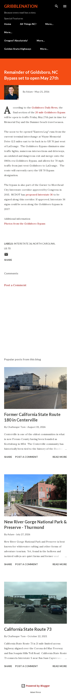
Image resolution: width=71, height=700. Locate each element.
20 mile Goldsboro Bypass (50, 112)
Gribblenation (21, 6)
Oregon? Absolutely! (16, 40)
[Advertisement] (35, 322)
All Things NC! (28, 23)
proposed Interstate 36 (39, 194)
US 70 (7, 248)
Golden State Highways (17, 48)
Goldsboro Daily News (45, 107)
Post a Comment (15, 285)
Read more (60, 456)
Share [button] (8, 259)
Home (7, 23)
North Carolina (44, 243)
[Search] (56, 6)
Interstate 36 (23, 243)
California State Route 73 (28, 629)
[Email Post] (6, 255)
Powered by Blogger (37, 685)
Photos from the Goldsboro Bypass (24, 223)
